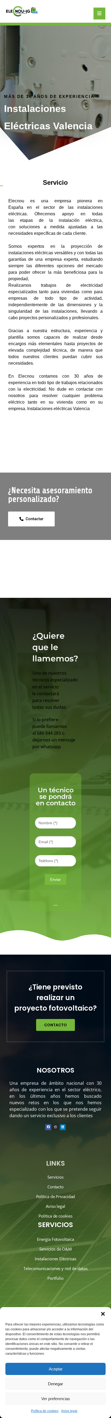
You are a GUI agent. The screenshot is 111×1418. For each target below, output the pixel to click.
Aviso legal (69, 1411)
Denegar (55, 1383)
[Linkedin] (63, 1127)
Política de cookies (44, 1411)
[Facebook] (48, 1127)
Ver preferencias (55, 1398)
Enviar (55, 879)
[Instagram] (55, 1127)
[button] (103, 1314)
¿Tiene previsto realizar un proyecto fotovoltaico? (55, 997)
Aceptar (56, 1369)
